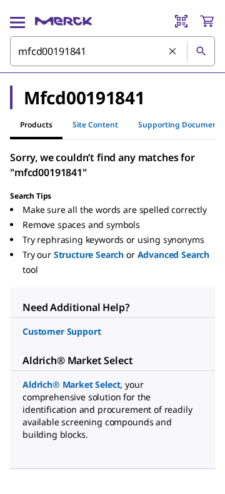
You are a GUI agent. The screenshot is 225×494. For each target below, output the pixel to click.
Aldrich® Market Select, (72, 384)
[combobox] (112, 51)
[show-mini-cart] (207, 21)
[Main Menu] (17, 21)
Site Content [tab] (95, 124)
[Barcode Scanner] (181, 21)
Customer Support (61, 331)
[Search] (200, 51)
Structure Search (89, 254)
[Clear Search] (173, 52)
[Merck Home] (63, 21)
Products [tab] (36, 124)
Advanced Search (174, 254)
